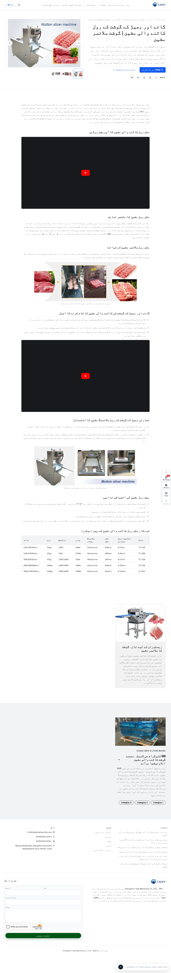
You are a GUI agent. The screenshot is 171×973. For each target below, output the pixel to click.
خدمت (64, 5)
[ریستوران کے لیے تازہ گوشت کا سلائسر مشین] (140, 623)
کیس (71, 5)
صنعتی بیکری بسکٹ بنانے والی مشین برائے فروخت (142, 847)
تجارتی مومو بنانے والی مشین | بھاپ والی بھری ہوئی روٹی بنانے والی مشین (143, 857)
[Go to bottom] (166, 500)
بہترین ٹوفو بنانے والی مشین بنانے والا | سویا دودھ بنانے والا (143, 841)
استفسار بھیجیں (43, 936)
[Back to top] (166, 472)
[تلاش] (19, 4)
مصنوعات (91, 5)
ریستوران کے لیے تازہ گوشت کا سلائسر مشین (142, 648)
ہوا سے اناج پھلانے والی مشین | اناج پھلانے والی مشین (143, 833)
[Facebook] (156, 77)
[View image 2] (67, 74)
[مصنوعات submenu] (85, 5)
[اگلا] (78, 43)
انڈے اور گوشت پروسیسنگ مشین (138, 19)
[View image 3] (56, 74)
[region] (85, 555)
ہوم (128, 5)
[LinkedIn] (144, 77)
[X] (150, 77)
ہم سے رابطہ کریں (51, 5)
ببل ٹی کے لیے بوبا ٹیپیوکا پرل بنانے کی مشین (143, 851)
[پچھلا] (10, 43)
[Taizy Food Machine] (159, 4)
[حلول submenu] (99, 5)
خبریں (78, 5)
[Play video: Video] (85, 173)
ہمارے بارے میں (116, 5)
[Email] (132, 77)
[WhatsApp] (138, 77)
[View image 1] (78, 74)
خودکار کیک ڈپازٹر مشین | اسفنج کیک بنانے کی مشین (143, 865)
